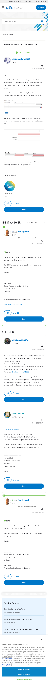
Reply (24, 209)
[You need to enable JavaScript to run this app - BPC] (44, 222)
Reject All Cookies (24, 674)
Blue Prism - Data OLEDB (20, 372)
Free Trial (28, 2)
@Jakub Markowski (12, 429)
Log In (41, 7)
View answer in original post (13, 304)
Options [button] (44, 35)
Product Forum (8, 35)
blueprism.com (41, 2)
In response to (27, 238)
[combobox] (24, 21)
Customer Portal (15, 2)
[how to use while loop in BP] (41, 222)
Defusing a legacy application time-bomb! (18, 619)
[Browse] (4, 7)
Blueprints (8, 622)
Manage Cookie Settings (24, 679)
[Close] (41, 639)
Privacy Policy (6, 665)
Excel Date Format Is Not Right (14, 609)
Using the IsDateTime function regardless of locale (21, 629)
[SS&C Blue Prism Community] (14, 7)
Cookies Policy (7, 658)
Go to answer (24, 52)
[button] (7, 203)
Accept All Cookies (24, 669)
